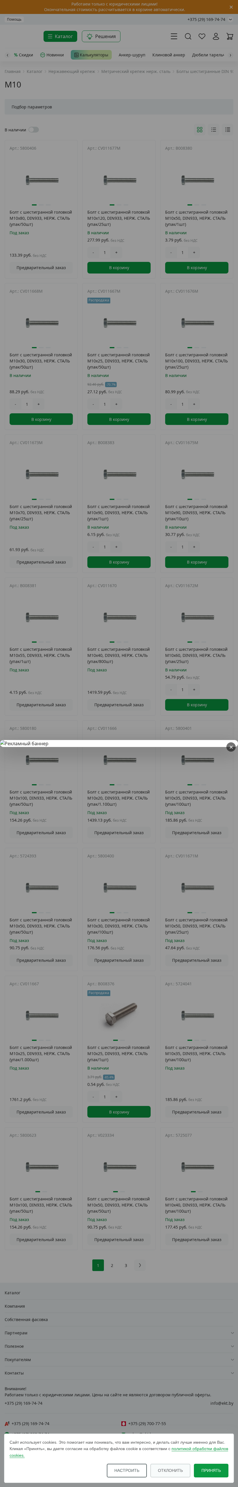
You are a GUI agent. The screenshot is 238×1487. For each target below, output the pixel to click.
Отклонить (170, 1470)
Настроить (126, 1470)
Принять (211, 1470)
